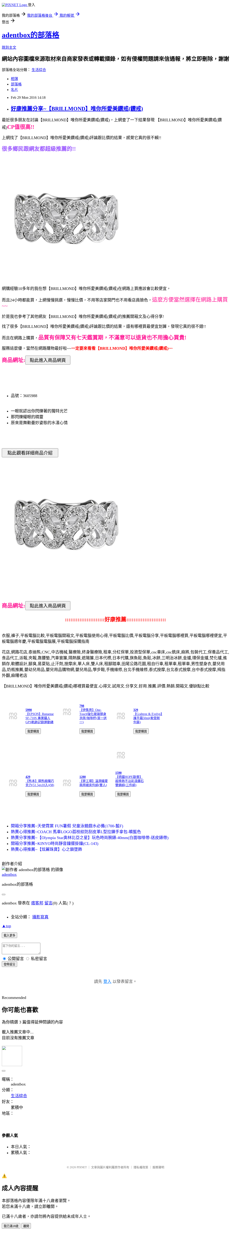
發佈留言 (9, 964)
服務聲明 (158, 1167)
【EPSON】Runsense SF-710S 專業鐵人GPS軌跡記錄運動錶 (39, 718)
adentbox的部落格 (30, 35)
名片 (14, 90)
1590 (118, 773)
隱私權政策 (141, 1167)
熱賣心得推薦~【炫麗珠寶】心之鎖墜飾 (46, 849)
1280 (82, 777)
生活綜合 (39, 70)
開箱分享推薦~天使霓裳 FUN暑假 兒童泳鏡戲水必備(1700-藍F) (67, 826)
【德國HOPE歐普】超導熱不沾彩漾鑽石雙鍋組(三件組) (129, 781)
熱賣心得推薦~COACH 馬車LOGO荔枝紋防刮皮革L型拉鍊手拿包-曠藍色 (76, 832)
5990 (28, 710)
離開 (26, 1226)
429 (27, 777)
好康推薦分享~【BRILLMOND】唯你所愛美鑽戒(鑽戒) (77, 109)
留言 (48, 903)
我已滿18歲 (11, 1226)
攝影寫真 (40, 917)
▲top (6, 926)
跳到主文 (9, 47)
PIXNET (82, 1167)
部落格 (16, 84)
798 (81, 706)
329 (135, 710)
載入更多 (9, 935)
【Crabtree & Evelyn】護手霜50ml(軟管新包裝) (147, 718)
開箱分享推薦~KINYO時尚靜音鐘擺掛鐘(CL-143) (54, 843)
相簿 (14, 79)
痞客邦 (37, 903)
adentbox (9, 874)
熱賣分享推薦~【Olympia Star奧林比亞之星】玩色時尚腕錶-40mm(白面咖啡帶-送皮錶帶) (90, 837)
